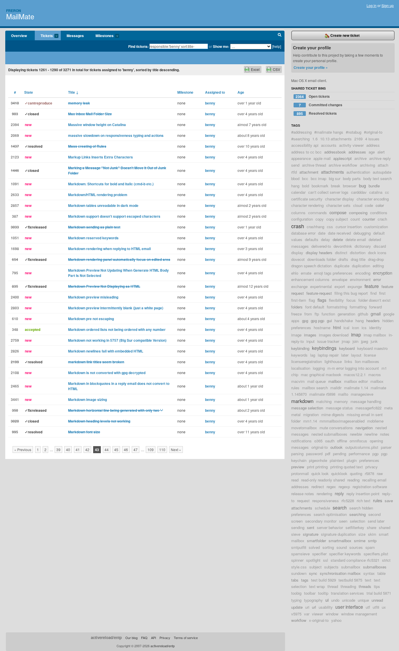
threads (365, 586)
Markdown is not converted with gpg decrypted (106, 372)
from (308, 314)
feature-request (319, 293)
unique (363, 600)
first (382, 293)
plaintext (337, 460)
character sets (338, 205)
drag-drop (376, 259)
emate (306, 273)
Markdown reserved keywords (93, 237)
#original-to (373, 132)
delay (325, 239)
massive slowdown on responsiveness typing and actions (116, 135)
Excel (255, 69)
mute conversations (336, 427)
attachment (308, 172)
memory (341, 401)
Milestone (185, 92)
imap (356, 334)
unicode (348, 600)
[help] (276, 46)
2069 (15, 135)
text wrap (317, 586)
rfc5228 (347, 500)
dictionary (363, 246)
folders (297, 307)
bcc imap (318, 178)
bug (362, 185)
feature (372, 286)
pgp (375, 453)
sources (356, 547)
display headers (319, 252)
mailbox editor (356, 381)
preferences (369, 460)
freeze (296, 314)
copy (319, 219)
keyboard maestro (372, 348)
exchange (299, 286)
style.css (299, 567)
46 (126, 449)
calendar (298, 192)
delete (338, 239)
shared (384, 527)
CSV (276, 69)
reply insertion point (362, 493)
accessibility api (304, 145)
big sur (334, 178)
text (368, 580)
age (372, 152)
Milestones (102, 36)
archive (360, 158)
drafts (343, 259)
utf (368, 607)
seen (343, 521)
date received (339, 233)
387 (15, 216)
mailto (343, 394)
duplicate (341, 265)
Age (240, 92)
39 (58, 449)
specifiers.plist (376, 553)
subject (315, 567)
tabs (295, 580)
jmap (346, 341)
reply (339, 493)
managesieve (362, 394)
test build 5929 (323, 580)
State (28, 92)
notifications (301, 441)
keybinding (300, 348)
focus (351, 300)
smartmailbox (340, 540)
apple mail (322, 158)
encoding (362, 273)
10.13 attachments (336, 139)
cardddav (359, 192)
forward (375, 307)
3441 (15, 399)
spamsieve (300, 553)
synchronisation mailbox (340, 573)
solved (314, 547)
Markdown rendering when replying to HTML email (109, 248)
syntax (369, 573)
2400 (15, 297)
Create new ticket (344, 35)
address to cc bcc (306, 152)
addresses (357, 152)
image (296, 335)
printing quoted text (346, 467)
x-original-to (319, 620)
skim (372, 534)
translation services (347, 593)
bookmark (320, 186)
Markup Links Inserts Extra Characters (100, 157)
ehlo (294, 273)
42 (87, 449)
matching (324, 401)
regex (331, 486)
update (297, 607)
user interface (349, 606)
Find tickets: (138, 46)
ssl (325, 560)
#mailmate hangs (328, 132)
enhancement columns (310, 279)
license (370, 355)
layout (356, 355)
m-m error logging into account (353, 368)
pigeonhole (318, 460)
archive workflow (343, 165)
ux (384, 607)
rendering (324, 493)
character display (339, 199)
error (377, 279)
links (348, 361)
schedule (322, 508)
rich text (363, 500)
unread (377, 600)
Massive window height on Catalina (97, 124)
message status (339, 408)
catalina (375, 192)
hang (359, 320)
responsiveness (325, 500)
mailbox (334, 381)
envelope (339, 279)
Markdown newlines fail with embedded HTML (105, 351)
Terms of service (186, 637)
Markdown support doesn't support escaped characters (114, 216)
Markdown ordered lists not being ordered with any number (117, 329)
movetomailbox (304, 427)
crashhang (315, 226)
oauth (329, 441)
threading (348, 586)
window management (359, 614)
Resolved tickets (317, 113)
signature (310, 534)
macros (374, 374)
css (330, 226)
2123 (15, 157)
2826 (15, 351)
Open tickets (313, 96)
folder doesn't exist (374, 300)
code (369, 205)
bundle (374, 186)
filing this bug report (351, 293)
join (355, 341)
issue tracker (328, 341)
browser (349, 186)
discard (380, 246)
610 (15, 318)
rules (377, 500)
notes (384, 434)
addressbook (335, 152)
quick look (320, 473)
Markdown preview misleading (93, 297)
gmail (376, 313)
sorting (328, 547)
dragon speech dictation (311, 265)
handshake (343, 320)
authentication (358, 172)
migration (311, 414)
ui (327, 600)
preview (297, 467)
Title (73, 92)
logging (319, 368)
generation (346, 314)
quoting (356, 473)
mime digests (332, 414)
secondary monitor (320, 521)
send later (376, 521)
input (310, 341)
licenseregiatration (306, 361)
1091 (15, 183)
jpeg (364, 341)
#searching (300, 139)
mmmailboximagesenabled (342, 421)
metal (296, 414)
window (332, 614)
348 (15, 329)
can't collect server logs (328, 192)
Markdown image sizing (87, 399)
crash (297, 226)
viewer (317, 614)
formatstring (337, 307)
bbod (295, 178)
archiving (367, 165)
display (297, 252)
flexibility (336, 300)
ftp (317, 314)
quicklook (339, 473)
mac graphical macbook (321, 374)
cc (387, 192)
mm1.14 (310, 421)
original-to (319, 447)
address (373, 145)
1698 (15, 248)
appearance (301, 158)
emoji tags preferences (333, 273)
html (337, 327)
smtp (372, 540)
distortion (357, 252)
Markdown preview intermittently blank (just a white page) (115, 307)
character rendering (307, 205)
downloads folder (321, 259)
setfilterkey (355, 527)
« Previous (22, 449)
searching (357, 514)
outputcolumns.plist (361, 447)
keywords (299, 355)
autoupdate (382, 172)
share (371, 527)
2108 (15, 372)
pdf (327, 453)
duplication (361, 265)
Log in (372, 5)
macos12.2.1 (355, 374)
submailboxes (374, 567)
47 (135, 449)
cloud (357, 205)
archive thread (314, 165)
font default (314, 307)
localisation (300, 368)
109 (151, 449)
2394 (15, 124)
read (295, 480)
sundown (298, 573)
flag (312, 300)
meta (388, 408)
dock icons (377, 252)
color (380, 205)
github (363, 314)
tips (377, 586)
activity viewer (351, 145)
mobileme (375, 421)
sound (341, 547)
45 (116, 449)
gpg (305, 320)
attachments (332, 172)
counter (368, 219)
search (340, 507)
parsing (297, 453)
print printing (317, 467)
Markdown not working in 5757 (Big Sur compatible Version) (117, 340)
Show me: (221, 46)
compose (337, 212)
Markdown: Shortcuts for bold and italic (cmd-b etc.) (111, 183)
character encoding (373, 199)
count (355, 219)
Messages (75, 35)
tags (304, 580)
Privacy (164, 637)
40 (68, 449)
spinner (297, 560)
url (314, 607)
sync (313, 573)
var (306, 614)
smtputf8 (298, 547)
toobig (296, 593)
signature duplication (338, 534)
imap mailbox (375, 335)
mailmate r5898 (322, 394)
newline (371, 434)
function (328, 314)
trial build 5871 (379, 593)
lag (312, 355)
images (310, 335)
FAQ (144, 637)
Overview (19, 35)
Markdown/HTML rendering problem (97, 194)
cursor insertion (349, 226)
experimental (321, 286)
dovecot (298, 259)
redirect (317, 486)
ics (364, 327)
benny (210, 103)
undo (335, 600)
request (303, 500)
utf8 (376, 607)
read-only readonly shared (323, 480)
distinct (341, 252)
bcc (305, 178)
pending (339, 453)
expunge (355, 286)
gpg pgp (317, 320)
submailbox (350, 567)
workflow (298, 620)
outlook (336, 447)
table (381, 573)
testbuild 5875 (350, 580)
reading (353, 480)
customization (376, 226)
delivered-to (321, 246)
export (339, 286)
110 (162, 449)
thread (332, 586)
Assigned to (215, 92)
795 (15, 272)
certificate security (306, 199)
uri (307, 607)
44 (107, 449)
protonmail (300, 473)
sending (297, 527)
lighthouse (333, 361)
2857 (15, 205)
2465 (15, 386)
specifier (319, 553)
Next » (176, 449)
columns (298, 212)
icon (355, 327)
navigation (364, 427)
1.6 (315, 139)
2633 (15, 194)
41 (78, 449)
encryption (382, 273)
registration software (370, 486)
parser (386, 447)
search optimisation (330, 514)
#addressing (301, 132)
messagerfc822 (368, 408)
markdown (302, 400)
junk (374, 341)
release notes (302, 493)
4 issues (372, 139)
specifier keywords (345, 553)
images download (333, 335)
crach (382, 219)
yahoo (336, 620)
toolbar (309, 593)
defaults (311, 239)
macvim (298, 381)
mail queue (316, 381)
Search (279, 36)
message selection (307, 408)
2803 (15, 307)
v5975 (296, 614)
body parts (352, 178)
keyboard (347, 348)
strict (386, 560)
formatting (358, 307)
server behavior (330, 527)
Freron (13, 10)
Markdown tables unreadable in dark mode (103, 205)
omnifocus (358, 441)
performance (359, 453)
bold (305, 186)
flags (322, 300)
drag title (358, 259)
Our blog (131, 637)
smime (359, 540)
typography (313, 600)
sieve (295, 534)
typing (296, 600)
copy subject (337, 219)
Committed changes (321, 105)
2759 (15, 340)
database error (303, 233)
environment (360, 279)
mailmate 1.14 (356, 387)
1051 (15, 237)
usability (326, 607)
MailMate (20, 16)
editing (378, 265)
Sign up (387, 5)
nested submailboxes (329, 434)
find (373, 293)
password (314, 453)
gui (329, 320)
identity (375, 327)
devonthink (343, 246)
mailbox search (315, 387)
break (335, 186)
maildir (335, 387)
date (321, 233)
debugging (362, 233)
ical (346, 327)
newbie (356, 434)
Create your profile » (311, 67)
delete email (356, 239)
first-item (298, 300)
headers (373, 320)
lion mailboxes (367, 361)
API (153, 637)
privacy (371, 467)
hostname (322, 327)
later (344, 355)
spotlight (313, 560)
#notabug (353, 132)
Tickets (44, 36)
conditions (378, 212)
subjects (331, 567)
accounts (328, 145)
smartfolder (316, 540)
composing (358, 212)
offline (342, 441)
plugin (352, 460)
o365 (318, 441)
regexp (344, 486)
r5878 (369, 473)
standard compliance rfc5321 (355, 560)
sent (310, 527)
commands (317, 212)
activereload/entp (106, 637)
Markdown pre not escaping (91, 318)
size (361, 534)
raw (380, 473)
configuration (302, 219)
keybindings (324, 348)
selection (357, 521)
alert (381, 152)
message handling (366, 401)
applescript (342, 158)
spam (370, 547)
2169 (358, 139)
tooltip (323, 593)
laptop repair (328, 355)
